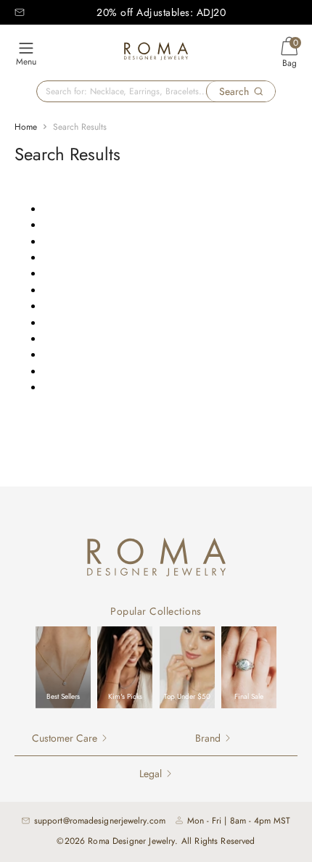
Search (234, 91)
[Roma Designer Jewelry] (156, 53)
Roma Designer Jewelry (131, 841)
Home (26, 126)
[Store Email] (20, 12)
